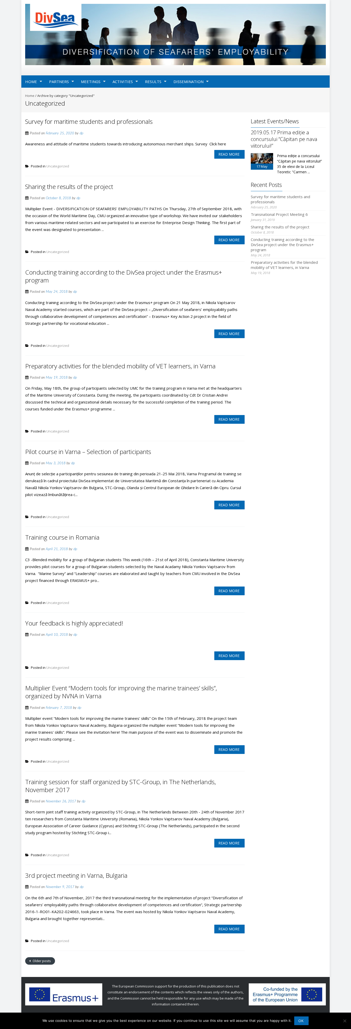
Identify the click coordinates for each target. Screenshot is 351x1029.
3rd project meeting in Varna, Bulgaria (76, 875)
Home (31, 81)
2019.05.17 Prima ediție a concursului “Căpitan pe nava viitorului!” (284, 139)
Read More (228, 154)
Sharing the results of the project (69, 186)
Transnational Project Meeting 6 (279, 214)
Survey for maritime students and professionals (89, 121)
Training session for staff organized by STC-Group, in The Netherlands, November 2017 (120, 786)
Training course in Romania (62, 537)
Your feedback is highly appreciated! (74, 623)
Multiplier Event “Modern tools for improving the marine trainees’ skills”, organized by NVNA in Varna (121, 692)
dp (81, 133)
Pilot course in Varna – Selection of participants (88, 451)
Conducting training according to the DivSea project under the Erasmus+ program (123, 276)
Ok (300, 1020)
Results (153, 81)
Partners (59, 81)
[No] (344, 1020)
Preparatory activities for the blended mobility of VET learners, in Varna (120, 366)
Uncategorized (57, 166)
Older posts (41, 961)
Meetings (90, 81)
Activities (123, 81)
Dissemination (188, 81)
